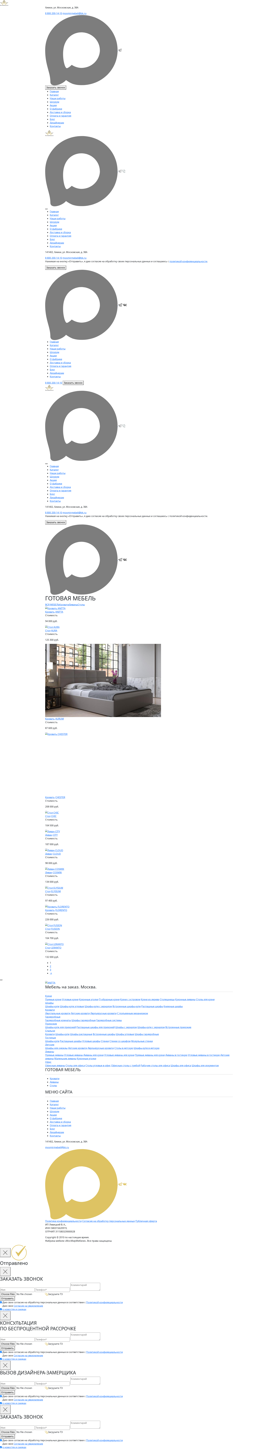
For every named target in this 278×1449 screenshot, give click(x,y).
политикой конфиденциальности (188, 261)
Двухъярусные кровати (103, 1013)
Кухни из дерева (150, 999)
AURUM (59, 718)
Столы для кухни (205, 999)
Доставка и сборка (60, 112)
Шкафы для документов (205, 1065)
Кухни (48, 996)
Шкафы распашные (81, 1034)
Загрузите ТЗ (55, 1294)
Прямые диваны (54, 1055)
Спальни (50, 1030)
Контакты (55, 126)
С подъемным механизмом (132, 1013)
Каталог (54, 94)
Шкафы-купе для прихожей (60, 1027)
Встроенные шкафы (104, 1034)
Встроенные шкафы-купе (127, 1006)
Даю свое (22, 1307)
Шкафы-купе (52, 1006)
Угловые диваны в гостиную (204, 1055)
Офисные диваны (55, 1065)
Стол (48, 630)
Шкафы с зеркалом (126, 1027)
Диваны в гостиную (176, 1055)
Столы (81, 604)
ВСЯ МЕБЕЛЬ (52, 604)
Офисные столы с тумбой (125, 1065)
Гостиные (50, 1037)
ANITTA (59, 611)
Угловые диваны (73, 1055)
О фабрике (56, 108)
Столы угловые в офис (98, 1065)
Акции (53, 105)
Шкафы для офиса (181, 1065)
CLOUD (57, 853)
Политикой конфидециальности (104, 1302)
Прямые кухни (53, 999)
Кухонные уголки (88, 999)
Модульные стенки (142, 1041)
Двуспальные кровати (57, 1013)
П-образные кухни (109, 999)
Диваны (73, 604)
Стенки (105, 1041)
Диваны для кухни (93, 1055)
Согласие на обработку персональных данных (108, 1221)
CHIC (53, 816)
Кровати (64, 604)
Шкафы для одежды (56, 1048)
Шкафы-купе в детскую (146, 1048)
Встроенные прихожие (178, 1027)
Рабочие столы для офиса (155, 1065)
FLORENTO (61, 910)
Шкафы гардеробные (84, 1020)
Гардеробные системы (109, 1020)
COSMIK (57, 872)
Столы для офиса (75, 1065)
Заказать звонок (55, 87)
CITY (55, 835)
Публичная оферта (146, 1221)
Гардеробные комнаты (58, 1020)
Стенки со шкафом (120, 1041)
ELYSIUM (56, 891)
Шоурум (54, 101)
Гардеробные (52, 1016)
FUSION (55, 928)
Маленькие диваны (65, 1058)
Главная (54, 91)
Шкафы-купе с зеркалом (98, 1006)
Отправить (7, 1298)
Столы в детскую (123, 1048)
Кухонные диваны (185, 999)
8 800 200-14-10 (53, 13)
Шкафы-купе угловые (72, 1006)
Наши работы (57, 98)
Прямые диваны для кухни (150, 1055)
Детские (49, 1044)
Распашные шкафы (152, 1006)
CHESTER (60, 797)
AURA (54, 630)
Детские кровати (80, 1013)
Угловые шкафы (91, 1041)
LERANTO (56, 947)
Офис (48, 1062)
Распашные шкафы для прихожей (95, 1027)
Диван (48, 835)
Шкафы (49, 1002)
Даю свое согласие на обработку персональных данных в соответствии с (62, 1302)
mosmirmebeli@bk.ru (74, 13)
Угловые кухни (70, 999)
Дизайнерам (57, 122)
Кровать (50, 611)
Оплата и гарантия (60, 115)
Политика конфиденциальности (63, 1221)
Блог (52, 119)
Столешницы (167, 999)
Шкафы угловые (125, 1034)
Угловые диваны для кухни (119, 1055)
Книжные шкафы (173, 1006)
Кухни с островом (130, 999)
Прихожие (51, 1023)
